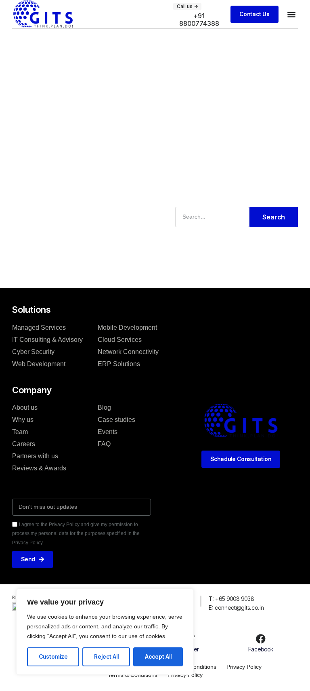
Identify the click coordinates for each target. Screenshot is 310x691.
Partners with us (35, 456)
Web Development (38, 363)
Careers (23, 443)
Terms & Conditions (132, 675)
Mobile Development (127, 327)
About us (25, 407)
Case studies (116, 419)
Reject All (106, 656)
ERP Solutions (119, 363)
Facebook (260, 649)
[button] (291, 14)
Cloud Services (120, 339)
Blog (104, 407)
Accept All (158, 656)
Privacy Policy (244, 667)
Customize (53, 656)
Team (20, 431)
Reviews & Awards (39, 468)
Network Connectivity (128, 351)
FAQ (104, 443)
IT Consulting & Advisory (47, 339)
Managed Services (39, 327)
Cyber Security (33, 351)
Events (107, 431)
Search (273, 217)
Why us (23, 419)
